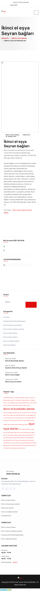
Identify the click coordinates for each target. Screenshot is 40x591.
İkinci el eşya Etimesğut (24, 443)
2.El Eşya (6, 317)
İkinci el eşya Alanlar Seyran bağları (26, 432)
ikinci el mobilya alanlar (11, 341)
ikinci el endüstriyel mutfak (10, 412)
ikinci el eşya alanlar (10, 333)
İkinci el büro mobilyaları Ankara (26, 429)
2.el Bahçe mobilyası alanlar (21, 397)
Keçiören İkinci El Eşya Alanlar (16, 368)
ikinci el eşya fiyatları (26, 418)
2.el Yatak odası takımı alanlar (14, 402)
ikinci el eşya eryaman (13, 382)
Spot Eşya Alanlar (9, 345)
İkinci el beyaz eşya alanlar (12, 325)
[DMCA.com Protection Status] (5, 590)
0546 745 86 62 (13, 474)
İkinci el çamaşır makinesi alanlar (17, 448)
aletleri (5, 405)
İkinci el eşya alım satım (24, 435)
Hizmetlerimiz (6, 516)
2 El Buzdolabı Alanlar (8, 397)
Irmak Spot (26, 135)
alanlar (35, 402)
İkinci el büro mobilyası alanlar (13, 329)
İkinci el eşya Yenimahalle (14, 445)
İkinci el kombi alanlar (26, 445)
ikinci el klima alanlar (15, 420)
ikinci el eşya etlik (16, 418)
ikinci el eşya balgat (12, 375)
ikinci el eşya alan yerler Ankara (15, 415)
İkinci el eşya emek (13, 443)
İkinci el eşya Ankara (12, 135)
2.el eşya (31, 397)
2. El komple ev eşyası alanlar (21, 400)
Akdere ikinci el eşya (28, 402)
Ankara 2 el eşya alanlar (13, 405)
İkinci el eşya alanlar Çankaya (10, 435)
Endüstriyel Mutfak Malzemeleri (14, 321)
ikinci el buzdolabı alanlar (19, 408)
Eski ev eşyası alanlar (25, 405)
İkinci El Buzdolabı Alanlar (14, 361)
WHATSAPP (13, 5)
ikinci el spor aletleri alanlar (27, 420)
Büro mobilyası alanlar (9, 539)
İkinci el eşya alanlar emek (10, 432)
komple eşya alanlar (23, 424)
